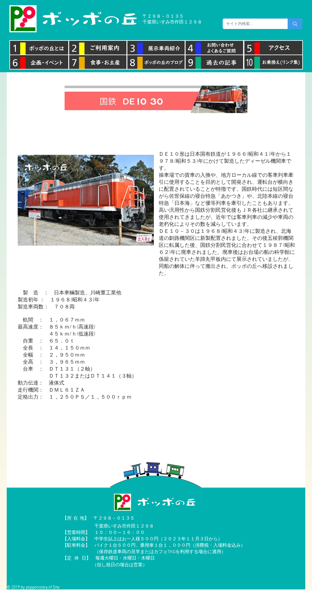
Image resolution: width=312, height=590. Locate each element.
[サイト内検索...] (295, 24)
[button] (156, 129)
